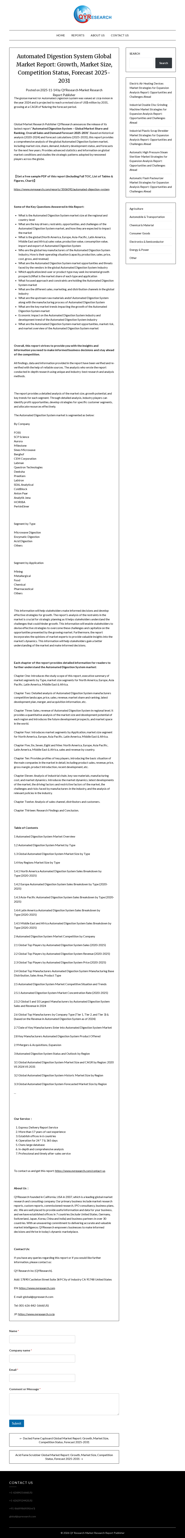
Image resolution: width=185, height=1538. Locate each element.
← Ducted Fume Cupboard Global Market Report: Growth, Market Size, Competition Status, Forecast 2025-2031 (64, 1440)
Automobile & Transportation (147, 216)
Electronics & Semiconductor (147, 241)
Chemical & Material (142, 225)
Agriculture (136, 208)
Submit (16, 1423)
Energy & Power (139, 249)
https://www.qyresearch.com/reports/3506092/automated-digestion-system (61, 189)
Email (13, 1369)
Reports (78, 35)
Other (133, 258)
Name (14, 1331)
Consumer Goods (140, 233)
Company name (20, 1350)
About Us (98, 35)
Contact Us (120, 35)
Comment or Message (25, 1389)
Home (60, 35)
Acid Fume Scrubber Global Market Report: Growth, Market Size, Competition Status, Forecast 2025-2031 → (64, 1456)
